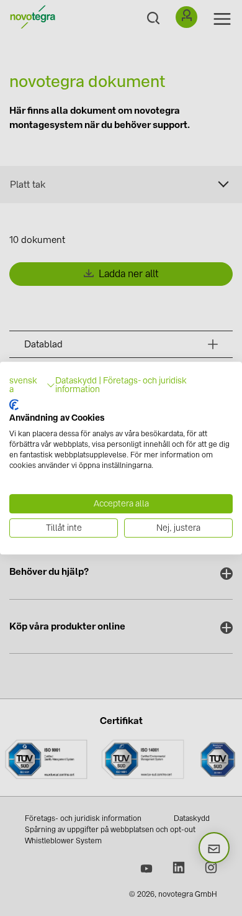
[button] (32, 385)
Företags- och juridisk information (121, 385)
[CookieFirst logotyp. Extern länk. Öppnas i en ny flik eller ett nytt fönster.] (14, 404)
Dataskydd (76, 380)
